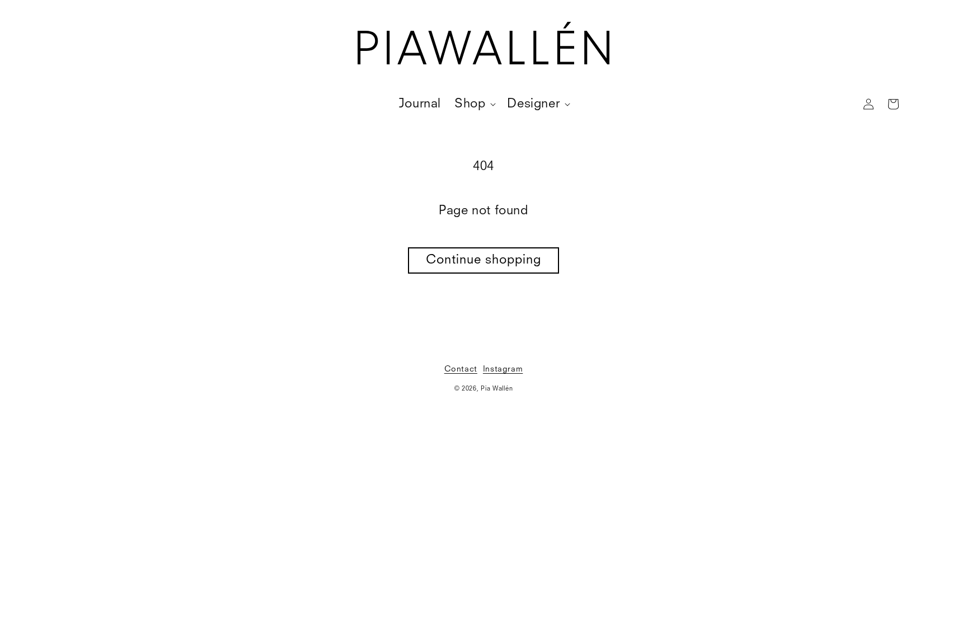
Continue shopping (483, 260)
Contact (460, 369)
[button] (474, 104)
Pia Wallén (497, 389)
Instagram (503, 369)
